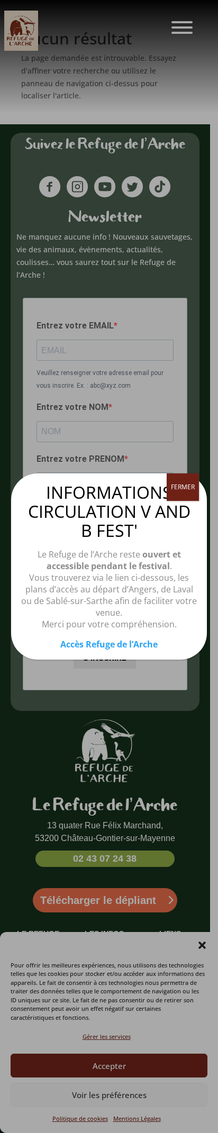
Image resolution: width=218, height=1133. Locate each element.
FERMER (183, 486)
